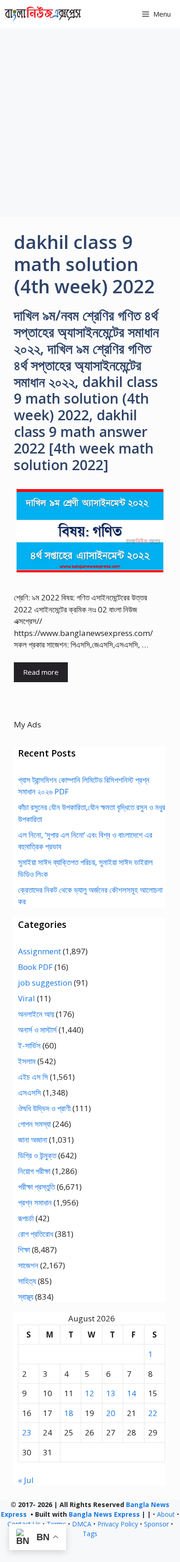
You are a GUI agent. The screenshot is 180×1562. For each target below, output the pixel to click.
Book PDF (35, 967)
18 (68, 1413)
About (166, 1514)
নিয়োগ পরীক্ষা (34, 1171)
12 (89, 1393)
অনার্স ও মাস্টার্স (37, 1029)
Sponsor (156, 1524)
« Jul (26, 1480)
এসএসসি (29, 1092)
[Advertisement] (90, 122)
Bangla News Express (104, 1514)
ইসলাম (27, 1061)
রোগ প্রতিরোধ (35, 1234)
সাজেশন (28, 1265)
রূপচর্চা (26, 1218)
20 (110, 1413)
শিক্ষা (24, 1249)
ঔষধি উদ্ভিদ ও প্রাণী (44, 1108)
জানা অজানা (32, 1139)
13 (110, 1393)
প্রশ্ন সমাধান (35, 1202)
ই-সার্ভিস (29, 1045)
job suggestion (45, 982)
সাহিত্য (27, 1281)
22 (152, 1413)
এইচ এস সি (33, 1077)
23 (26, 1432)
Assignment (39, 951)
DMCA (81, 1524)
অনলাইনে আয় (36, 1014)
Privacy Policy (117, 1524)
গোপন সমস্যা (34, 1124)
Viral (26, 998)
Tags (90, 1533)
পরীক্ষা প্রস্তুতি (36, 1186)
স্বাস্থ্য (25, 1296)
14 (131, 1393)
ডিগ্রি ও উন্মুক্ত (37, 1155)
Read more (41, 672)
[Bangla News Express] (43, 14)
